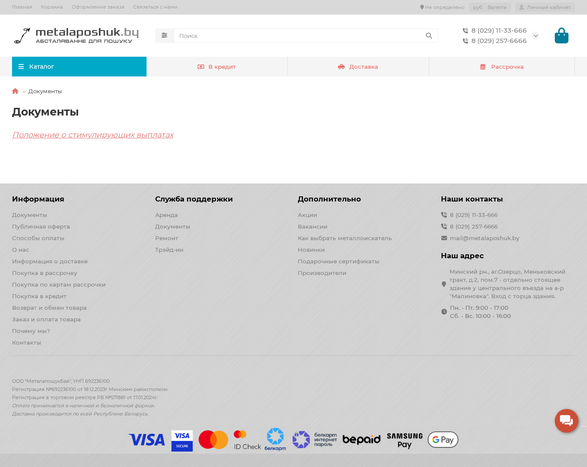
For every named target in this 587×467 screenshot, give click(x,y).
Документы (29, 214)
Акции (307, 214)
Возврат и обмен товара (49, 307)
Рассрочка (507, 66)
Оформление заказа (98, 7)
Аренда (166, 214)
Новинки (311, 249)
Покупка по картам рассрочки (59, 284)
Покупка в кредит (39, 296)
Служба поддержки (194, 199)
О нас (20, 249)
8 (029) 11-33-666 (499, 30)
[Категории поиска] (164, 35)
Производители (322, 272)
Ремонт (166, 238)
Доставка (363, 66)
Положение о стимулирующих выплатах (92, 135)
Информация (38, 199)
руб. (490, 7)
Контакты (26, 342)
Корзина (52, 7)
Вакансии (312, 226)
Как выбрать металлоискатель (345, 238)
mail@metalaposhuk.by (484, 238)
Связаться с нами (155, 7)
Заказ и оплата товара (46, 319)
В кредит (222, 66)
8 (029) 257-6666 (499, 41)
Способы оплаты (38, 238)
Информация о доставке (50, 261)
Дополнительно (329, 199)
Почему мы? (31, 330)
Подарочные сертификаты (338, 261)
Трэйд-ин (169, 249)
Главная (22, 7)
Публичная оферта (41, 226)
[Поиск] (428, 36)
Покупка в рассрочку (44, 272)
